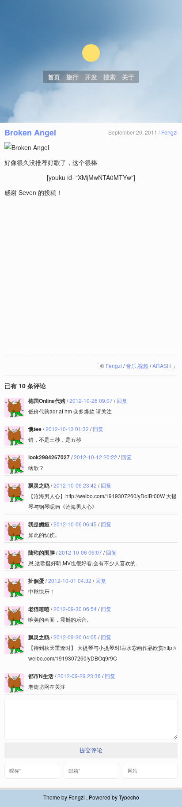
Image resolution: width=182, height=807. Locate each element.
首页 (54, 76)
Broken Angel (30, 132)
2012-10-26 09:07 (91, 400)
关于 (128, 76)
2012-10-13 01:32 (67, 428)
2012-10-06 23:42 (75, 485)
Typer (91, 53)
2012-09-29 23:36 (79, 675)
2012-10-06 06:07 (80, 552)
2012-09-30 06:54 (75, 608)
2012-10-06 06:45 (75, 524)
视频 (143, 365)
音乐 (131, 365)
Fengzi (169, 132)
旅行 (72, 76)
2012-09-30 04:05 (75, 637)
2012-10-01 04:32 (69, 580)
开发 (91, 76)
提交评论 (91, 750)
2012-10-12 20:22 (95, 457)
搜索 (109, 76)
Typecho (129, 797)
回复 (122, 400)
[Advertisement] (91, 274)
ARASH (161, 365)
